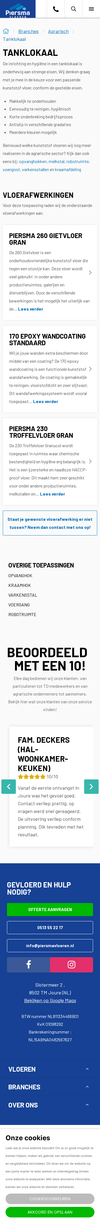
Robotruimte (22, 614)
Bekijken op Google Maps (50, 1000)
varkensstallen (35, 169)
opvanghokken (33, 161)
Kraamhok (19, 585)
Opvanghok (20, 575)
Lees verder (30, 308)
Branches (24, 1087)
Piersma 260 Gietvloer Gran (45, 238)
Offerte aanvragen (50, 909)
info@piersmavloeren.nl (50, 945)
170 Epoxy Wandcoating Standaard (47, 339)
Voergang (19, 604)
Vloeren (22, 1069)
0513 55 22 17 (50, 927)
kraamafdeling (68, 169)
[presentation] (8, 786)
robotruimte (77, 161)
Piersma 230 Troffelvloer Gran (41, 431)
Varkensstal (22, 594)
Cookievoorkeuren (50, 1198)
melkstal (56, 161)
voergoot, (12, 169)
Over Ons (23, 1105)
